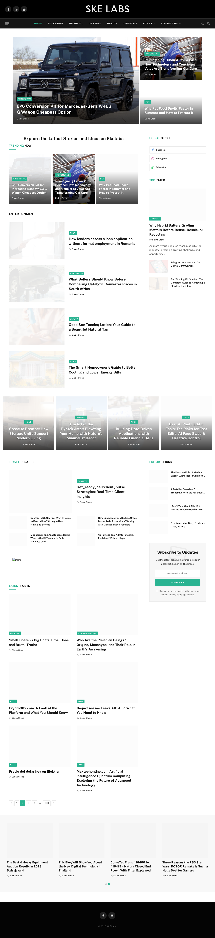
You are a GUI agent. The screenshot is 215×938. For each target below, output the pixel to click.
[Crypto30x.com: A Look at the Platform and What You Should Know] (40, 682)
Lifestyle (130, 23)
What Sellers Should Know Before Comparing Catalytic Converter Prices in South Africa (103, 284)
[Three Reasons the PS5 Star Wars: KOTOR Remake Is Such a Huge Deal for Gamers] (185, 840)
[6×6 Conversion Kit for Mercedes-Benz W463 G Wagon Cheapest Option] (76, 80)
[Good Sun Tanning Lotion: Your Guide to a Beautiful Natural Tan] (36, 326)
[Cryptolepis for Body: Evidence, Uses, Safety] (158, 527)
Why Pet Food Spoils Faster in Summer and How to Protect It (168, 110)
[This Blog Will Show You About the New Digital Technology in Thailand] (81, 840)
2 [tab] (109, 884)
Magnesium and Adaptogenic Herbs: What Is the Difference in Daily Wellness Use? (50, 538)
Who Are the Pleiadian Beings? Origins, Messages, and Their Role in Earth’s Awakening (106, 644)
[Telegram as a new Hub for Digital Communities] (158, 266)
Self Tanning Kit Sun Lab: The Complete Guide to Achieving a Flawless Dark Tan (188, 282)
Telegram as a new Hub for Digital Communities (185, 264)
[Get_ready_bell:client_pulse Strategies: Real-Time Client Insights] (40, 491)
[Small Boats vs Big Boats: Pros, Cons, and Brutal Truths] (40, 614)
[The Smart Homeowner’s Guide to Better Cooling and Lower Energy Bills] (36, 369)
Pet (147, 102)
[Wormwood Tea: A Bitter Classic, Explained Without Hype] (86, 539)
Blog (72, 233)
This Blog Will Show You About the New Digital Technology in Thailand (80, 866)
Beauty (74, 319)
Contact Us (169, 23)
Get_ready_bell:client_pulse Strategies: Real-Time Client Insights (101, 492)
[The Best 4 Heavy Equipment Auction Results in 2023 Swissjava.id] (30, 840)
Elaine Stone (23, 119)
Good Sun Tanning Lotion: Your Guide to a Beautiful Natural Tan (102, 327)
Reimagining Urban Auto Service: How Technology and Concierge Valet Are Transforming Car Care (171, 64)
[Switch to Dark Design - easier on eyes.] (203, 23)
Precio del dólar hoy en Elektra (34, 771)
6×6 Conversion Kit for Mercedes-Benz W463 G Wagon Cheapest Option (64, 109)
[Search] (208, 23)
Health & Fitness (87, 633)
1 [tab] (106, 884)
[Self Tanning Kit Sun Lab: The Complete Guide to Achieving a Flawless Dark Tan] (158, 283)
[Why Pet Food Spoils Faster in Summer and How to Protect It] (171, 102)
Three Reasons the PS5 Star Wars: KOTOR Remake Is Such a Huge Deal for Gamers (185, 866)
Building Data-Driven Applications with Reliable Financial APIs (134, 433)
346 (47, 803)
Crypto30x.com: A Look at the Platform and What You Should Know (38, 710)
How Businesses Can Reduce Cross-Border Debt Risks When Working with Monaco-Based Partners (118, 521)
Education (55, 23)
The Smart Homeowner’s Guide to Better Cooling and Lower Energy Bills (103, 369)
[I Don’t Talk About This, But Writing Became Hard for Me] (158, 510)
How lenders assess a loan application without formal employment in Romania (102, 241)
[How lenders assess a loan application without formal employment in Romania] (36, 240)
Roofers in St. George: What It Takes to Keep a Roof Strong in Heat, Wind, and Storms (50, 521)
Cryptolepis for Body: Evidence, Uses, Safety (188, 525)
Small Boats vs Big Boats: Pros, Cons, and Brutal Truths (39, 642)
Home (38, 23)
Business (83, 481)
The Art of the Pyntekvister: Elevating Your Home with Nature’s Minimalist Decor (81, 431)
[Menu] (7, 23)
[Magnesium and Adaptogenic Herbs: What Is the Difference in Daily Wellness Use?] (18, 539)
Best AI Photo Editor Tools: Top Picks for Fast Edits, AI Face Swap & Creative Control (186, 431)
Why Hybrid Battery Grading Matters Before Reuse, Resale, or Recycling (176, 229)
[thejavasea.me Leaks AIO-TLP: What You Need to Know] (107, 682)
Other (147, 23)
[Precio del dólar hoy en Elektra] (40, 746)
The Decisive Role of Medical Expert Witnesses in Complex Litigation (187, 474)
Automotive (24, 99)
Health (112, 23)
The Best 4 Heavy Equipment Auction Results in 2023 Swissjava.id (27, 866)
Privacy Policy (176, 594)
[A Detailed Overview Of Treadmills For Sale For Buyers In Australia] (158, 493)
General (95, 23)
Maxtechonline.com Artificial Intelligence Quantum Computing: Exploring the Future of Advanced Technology (104, 778)
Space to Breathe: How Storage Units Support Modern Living (28, 433)
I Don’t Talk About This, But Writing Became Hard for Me (187, 508)
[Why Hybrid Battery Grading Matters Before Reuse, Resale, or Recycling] (177, 204)
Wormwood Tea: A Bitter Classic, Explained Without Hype (116, 537)
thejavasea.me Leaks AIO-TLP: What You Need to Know (106, 710)
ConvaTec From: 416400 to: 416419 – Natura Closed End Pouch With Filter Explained (131, 866)
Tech (133, 422)
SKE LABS (108, 9)
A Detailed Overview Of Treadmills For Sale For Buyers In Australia (188, 491)
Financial (76, 23)
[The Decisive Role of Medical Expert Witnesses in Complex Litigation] (158, 476)
